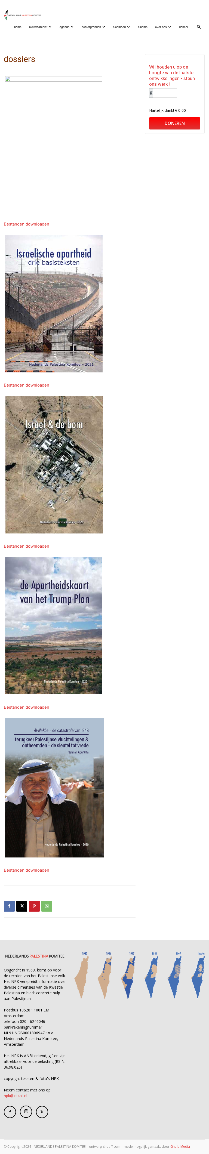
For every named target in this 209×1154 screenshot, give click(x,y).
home (17, 27)
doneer (183, 27)
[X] (21, 906)
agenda (64, 27)
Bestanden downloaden (26, 224)
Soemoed (119, 27)
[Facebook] (9, 906)
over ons (161, 27)
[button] (198, 27)
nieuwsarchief (38, 27)
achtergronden (91, 27)
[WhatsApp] (46, 906)
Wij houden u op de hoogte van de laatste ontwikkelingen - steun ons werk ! (172, 75)
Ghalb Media (180, 1146)
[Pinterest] (34, 906)
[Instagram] (26, 1112)
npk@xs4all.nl (15, 1095)
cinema (142, 27)
